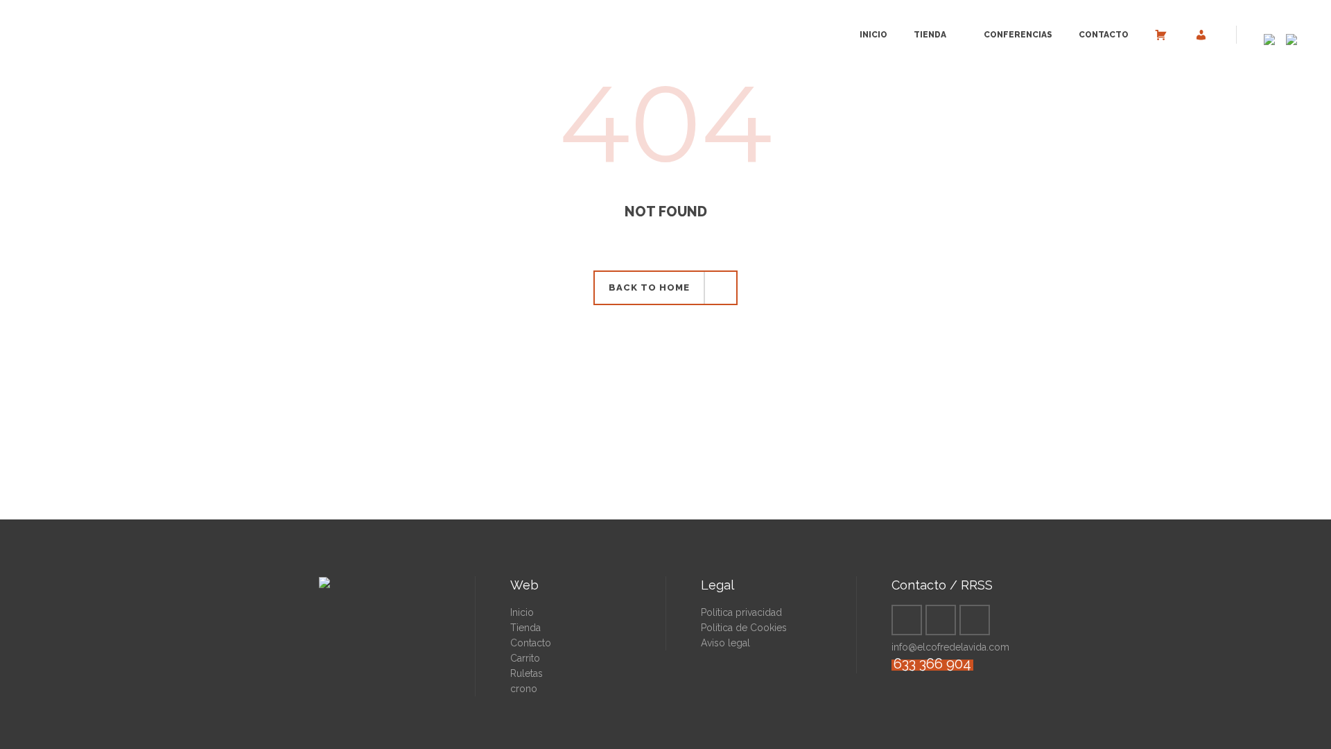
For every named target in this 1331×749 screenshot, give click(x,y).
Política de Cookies (744, 627)
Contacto (530, 642)
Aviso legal (725, 642)
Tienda (525, 627)
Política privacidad (741, 612)
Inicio (522, 612)
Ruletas (526, 673)
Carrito (525, 658)
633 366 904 (932, 663)
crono (523, 688)
